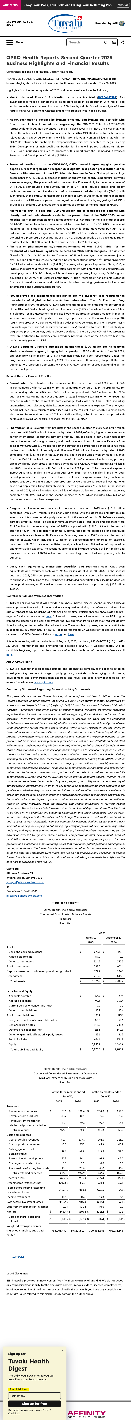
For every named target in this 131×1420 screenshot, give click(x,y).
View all (123, 5)
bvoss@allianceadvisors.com (24, 895)
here (48, 616)
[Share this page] (122, 42)
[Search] (106, 42)
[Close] (62, 1350)
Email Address (18, 1389)
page (58, 634)
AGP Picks (10, 5)
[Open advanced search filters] (113, 42)
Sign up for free (34, 1404)
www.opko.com (43, 682)
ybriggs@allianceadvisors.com (25, 882)
